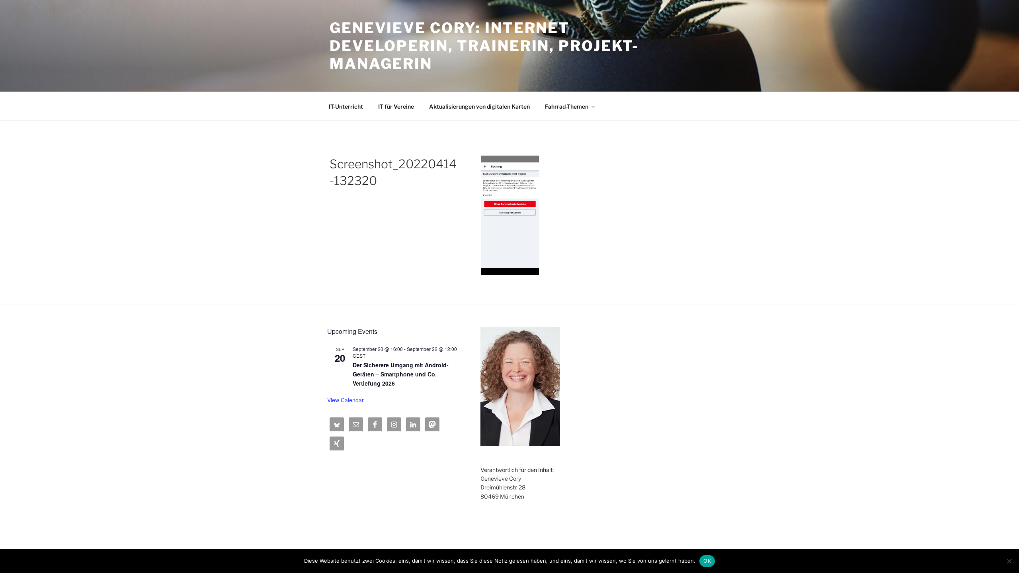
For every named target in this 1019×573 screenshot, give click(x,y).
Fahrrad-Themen (566, 106)
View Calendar (345, 400)
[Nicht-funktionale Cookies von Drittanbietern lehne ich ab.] (1009, 561)
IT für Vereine (396, 106)
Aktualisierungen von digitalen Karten (479, 106)
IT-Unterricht (346, 106)
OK (707, 560)
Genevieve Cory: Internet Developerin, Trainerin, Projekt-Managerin (484, 45)
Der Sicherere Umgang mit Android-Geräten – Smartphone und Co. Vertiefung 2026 (401, 374)
